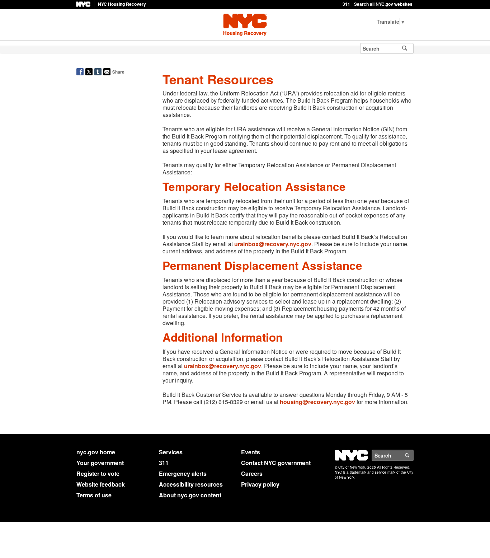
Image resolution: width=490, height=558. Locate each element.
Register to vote (97, 473)
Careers (252, 473)
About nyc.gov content (190, 495)
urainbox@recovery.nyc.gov (272, 244)
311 (346, 4)
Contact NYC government (276, 463)
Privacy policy (260, 484)
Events (250, 452)
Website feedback (100, 484)
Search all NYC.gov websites (383, 4)
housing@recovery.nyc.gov (317, 402)
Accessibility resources (191, 484)
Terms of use (94, 495)
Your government (100, 463)
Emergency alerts (183, 473)
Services (171, 452)
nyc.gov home (95, 452)
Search (413, 455)
